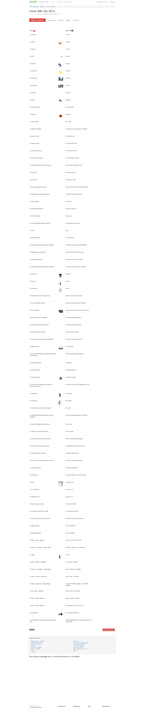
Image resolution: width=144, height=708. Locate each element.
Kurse (52, 2)
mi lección (33, 651)
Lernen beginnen (38, 20)
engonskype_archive (56, 14)
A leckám (33, 645)
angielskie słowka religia (36, 642)
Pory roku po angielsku (78, 647)
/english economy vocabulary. (38, 641)
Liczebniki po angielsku (36, 647)
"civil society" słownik (78, 645)
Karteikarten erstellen (44, 2)
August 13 (75, 650)
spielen (68, 20)
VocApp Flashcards (33, 706)
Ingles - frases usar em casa (80, 648)
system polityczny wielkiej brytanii (81, 642)
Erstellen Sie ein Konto (102, 2)
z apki (32, 650)
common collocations (36, 644)
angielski (32, 629)
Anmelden (112, 2)
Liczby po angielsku (35, 648)
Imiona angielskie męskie (79, 644)
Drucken (61, 20)
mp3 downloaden (52, 20)
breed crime (76, 641)
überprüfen (76, 20)
